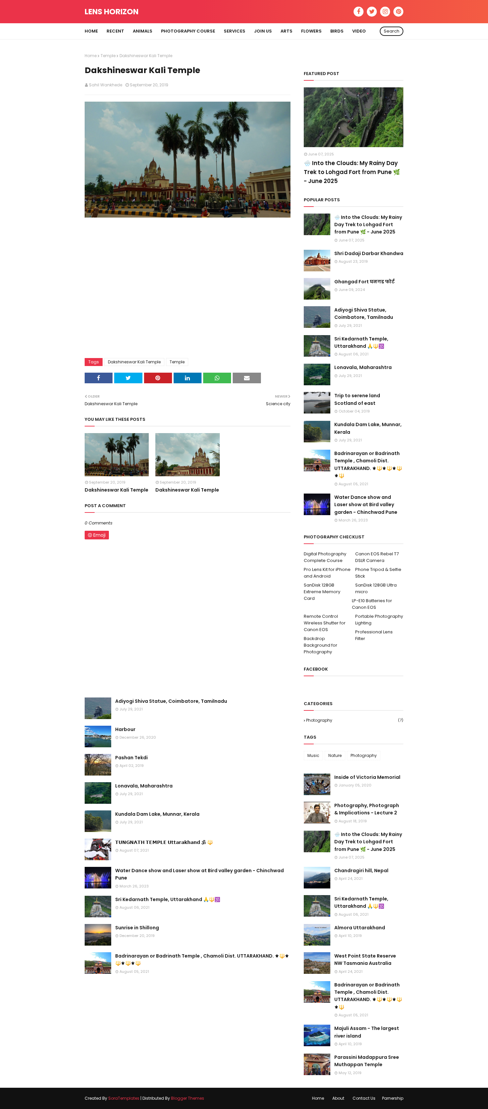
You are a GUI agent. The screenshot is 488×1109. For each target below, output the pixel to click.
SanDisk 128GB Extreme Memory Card (322, 591)
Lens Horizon (111, 11)
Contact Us (364, 1098)
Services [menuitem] (234, 31)
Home (91, 55)
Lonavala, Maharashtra (144, 786)
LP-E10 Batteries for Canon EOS (372, 604)
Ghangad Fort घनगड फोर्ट (364, 281)
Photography (354, 720)
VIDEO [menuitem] (359, 31)
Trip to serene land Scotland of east (357, 399)
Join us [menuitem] (263, 31)
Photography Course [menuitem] (188, 31)
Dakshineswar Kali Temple (134, 362)
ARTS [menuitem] (286, 31)
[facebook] (359, 12)
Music (313, 755)
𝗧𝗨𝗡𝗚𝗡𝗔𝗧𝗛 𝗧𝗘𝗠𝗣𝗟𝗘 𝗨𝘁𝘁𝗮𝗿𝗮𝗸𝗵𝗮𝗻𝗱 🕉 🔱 (164, 842)
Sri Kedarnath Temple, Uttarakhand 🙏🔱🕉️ (167, 899)
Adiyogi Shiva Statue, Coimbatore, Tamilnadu (171, 701)
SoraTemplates (123, 1098)
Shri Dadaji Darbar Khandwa (368, 253)
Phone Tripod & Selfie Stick (378, 572)
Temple (108, 55)
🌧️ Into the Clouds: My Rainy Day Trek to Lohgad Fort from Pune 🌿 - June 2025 (352, 172)
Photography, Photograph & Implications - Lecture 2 (366, 809)
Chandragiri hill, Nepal (361, 870)
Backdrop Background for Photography (320, 645)
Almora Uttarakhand (359, 927)
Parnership (392, 1098)
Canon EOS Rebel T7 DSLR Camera (377, 557)
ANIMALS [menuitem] (142, 31)
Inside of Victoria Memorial (367, 777)
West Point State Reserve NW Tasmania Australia (365, 960)
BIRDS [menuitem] (337, 31)
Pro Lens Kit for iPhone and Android (327, 572)
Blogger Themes (187, 1098)
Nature (335, 755)
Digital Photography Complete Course (325, 557)
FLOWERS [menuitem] (311, 31)
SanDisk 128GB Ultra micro (376, 588)
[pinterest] (398, 12)
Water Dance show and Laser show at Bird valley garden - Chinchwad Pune (199, 874)
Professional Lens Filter (374, 635)
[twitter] (372, 12)
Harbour (125, 729)
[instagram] (385, 12)
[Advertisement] (187, 289)
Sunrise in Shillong (137, 927)
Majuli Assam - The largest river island (366, 1032)
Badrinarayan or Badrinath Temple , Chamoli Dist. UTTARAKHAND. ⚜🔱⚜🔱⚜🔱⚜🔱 (202, 960)
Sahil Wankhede (105, 85)
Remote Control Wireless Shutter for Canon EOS (325, 623)
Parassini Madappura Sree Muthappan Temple (366, 1061)
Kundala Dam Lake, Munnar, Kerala (157, 814)
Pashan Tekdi (131, 757)
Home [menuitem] (91, 31)
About (338, 1098)
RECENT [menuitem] (115, 31)
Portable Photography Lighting (379, 619)
